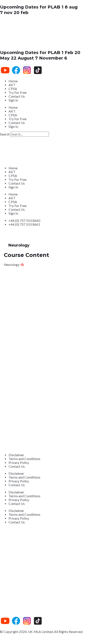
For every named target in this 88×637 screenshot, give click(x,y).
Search (5, 134)
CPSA (13, 89)
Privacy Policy (19, 463)
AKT (12, 85)
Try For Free (17, 92)
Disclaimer (16, 455)
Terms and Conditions (24, 459)
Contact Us (17, 96)
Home (13, 81)
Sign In (13, 100)
